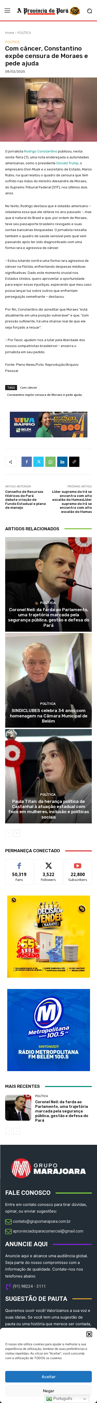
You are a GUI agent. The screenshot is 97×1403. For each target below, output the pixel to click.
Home (9, 33)
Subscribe (78, 863)
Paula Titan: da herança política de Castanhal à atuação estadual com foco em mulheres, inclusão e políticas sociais (48, 809)
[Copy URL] (74, 462)
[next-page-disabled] (16, 1131)
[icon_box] (38, 1222)
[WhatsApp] (50, 462)
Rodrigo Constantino (40, 151)
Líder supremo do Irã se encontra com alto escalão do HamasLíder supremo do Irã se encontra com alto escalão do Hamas (72, 502)
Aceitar (49, 1376)
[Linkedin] (62, 462)
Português (62, 1398)
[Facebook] (26, 462)
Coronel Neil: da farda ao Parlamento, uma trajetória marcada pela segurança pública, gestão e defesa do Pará (48, 617)
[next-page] (16, 833)
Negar (48, 1390)
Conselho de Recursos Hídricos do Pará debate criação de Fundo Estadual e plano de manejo (25, 500)
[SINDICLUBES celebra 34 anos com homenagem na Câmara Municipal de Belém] (48, 680)
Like (19, 863)
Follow (48, 863)
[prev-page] (8, 833)
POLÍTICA (24, 33)
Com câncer (28, 387)
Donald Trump (67, 163)
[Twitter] (38, 462)
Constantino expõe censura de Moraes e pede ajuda (44, 395)
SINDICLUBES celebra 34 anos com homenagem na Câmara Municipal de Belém (48, 716)
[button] (89, 1334)
